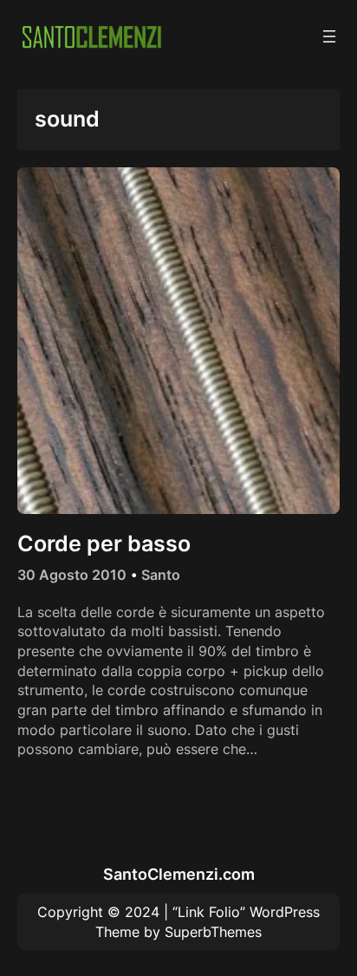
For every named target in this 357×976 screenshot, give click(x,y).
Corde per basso (104, 543)
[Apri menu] (329, 36)
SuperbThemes (213, 931)
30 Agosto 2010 (72, 574)
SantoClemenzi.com (179, 873)
